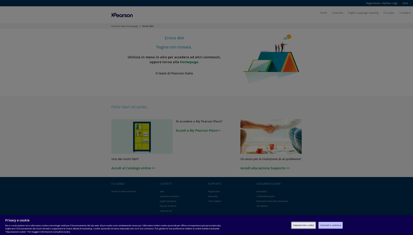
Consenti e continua (330, 225)
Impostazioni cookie (303, 225)
